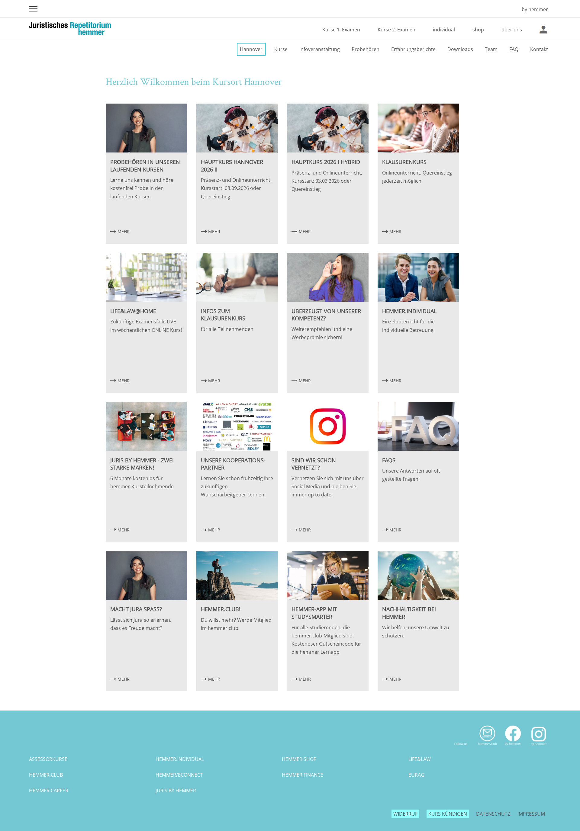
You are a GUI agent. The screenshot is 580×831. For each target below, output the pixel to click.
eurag (416, 775)
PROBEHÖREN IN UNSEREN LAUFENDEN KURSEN (145, 165)
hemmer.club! (220, 609)
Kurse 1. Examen (341, 29)
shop (478, 29)
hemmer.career (48, 790)
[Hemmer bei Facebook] (513, 748)
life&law (419, 759)
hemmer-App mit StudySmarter (314, 612)
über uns (511, 29)
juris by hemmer (176, 790)
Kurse (281, 49)
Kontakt (539, 49)
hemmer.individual (409, 311)
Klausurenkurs (404, 161)
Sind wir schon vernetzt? (314, 464)
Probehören (365, 49)
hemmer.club (46, 775)
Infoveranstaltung (319, 49)
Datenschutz (493, 813)
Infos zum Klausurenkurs (223, 314)
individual (444, 29)
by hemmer (535, 9)
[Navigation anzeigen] (33, 8)
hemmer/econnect (179, 775)
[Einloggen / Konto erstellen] (543, 30)
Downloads (460, 49)
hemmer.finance (302, 775)
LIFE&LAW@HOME (133, 311)
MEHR (124, 231)
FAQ (513, 49)
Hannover (251, 49)
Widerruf (405, 813)
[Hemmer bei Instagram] (539, 748)
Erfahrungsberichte (413, 49)
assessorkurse (48, 759)
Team (491, 49)
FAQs (388, 460)
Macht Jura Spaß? (136, 609)
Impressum (531, 813)
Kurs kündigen (447, 813)
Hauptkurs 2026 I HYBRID (326, 161)
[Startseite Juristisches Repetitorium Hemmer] (508, 9)
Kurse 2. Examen (396, 29)
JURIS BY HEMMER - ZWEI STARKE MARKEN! (142, 464)
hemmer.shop (299, 759)
